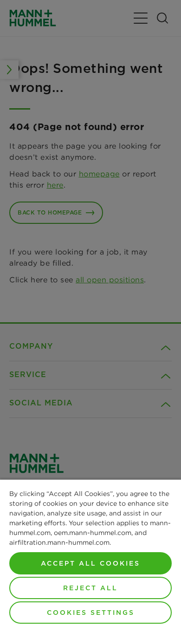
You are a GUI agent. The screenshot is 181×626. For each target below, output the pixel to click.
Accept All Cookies (90, 563)
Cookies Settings (91, 612)
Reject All (90, 588)
